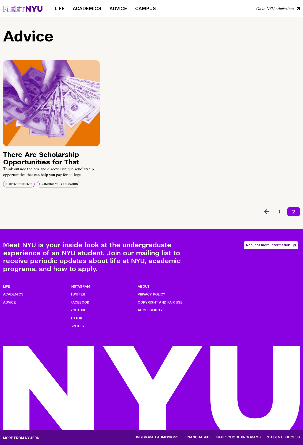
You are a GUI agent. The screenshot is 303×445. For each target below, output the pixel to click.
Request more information (268, 245)
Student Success (283, 437)
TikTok (76, 318)
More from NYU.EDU (21, 438)
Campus (145, 8)
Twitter (77, 294)
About (143, 286)
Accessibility (150, 310)
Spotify (77, 326)
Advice (118, 8)
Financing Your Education (58, 184)
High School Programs (238, 437)
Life (60, 8)
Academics (87, 8)
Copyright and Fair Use (160, 302)
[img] (51, 103)
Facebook (79, 302)
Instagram (80, 286)
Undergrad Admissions (157, 437)
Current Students (18, 184)
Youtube (78, 310)
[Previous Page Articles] (266, 211)
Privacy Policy (151, 294)
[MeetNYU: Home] (22, 8)
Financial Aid (197, 437)
